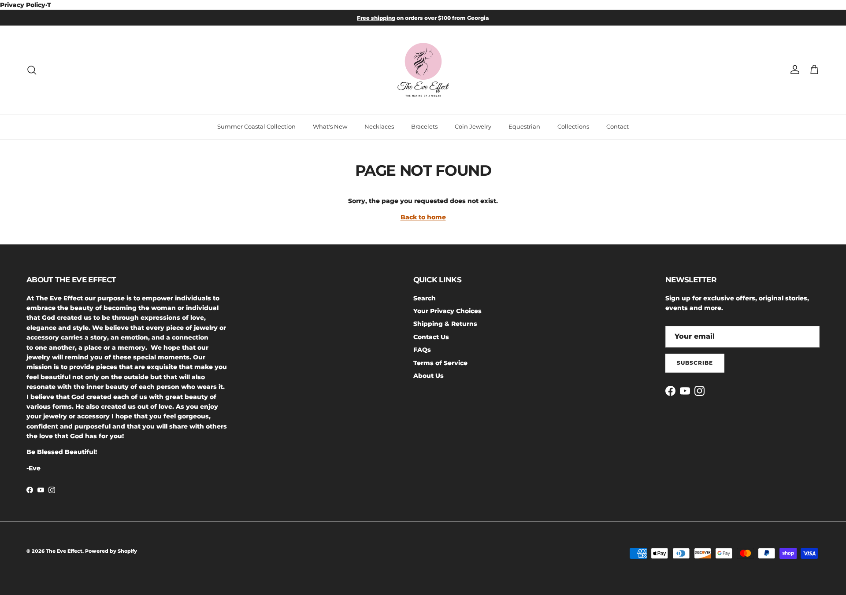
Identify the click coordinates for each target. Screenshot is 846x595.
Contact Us (431, 337)
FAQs (422, 350)
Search (424, 298)
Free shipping (376, 18)
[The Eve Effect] (423, 69)
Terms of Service (440, 363)
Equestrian (524, 126)
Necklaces (379, 126)
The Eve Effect (64, 551)
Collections (573, 126)
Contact (617, 126)
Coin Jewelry (473, 126)
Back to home (423, 217)
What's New (330, 126)
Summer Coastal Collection (256, 126)
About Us (428, 376)
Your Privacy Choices (447, 311)
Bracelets (424, 126)
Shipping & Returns (445, 324)
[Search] (31, 70)
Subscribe (695, 362)
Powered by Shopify (111, 551)
